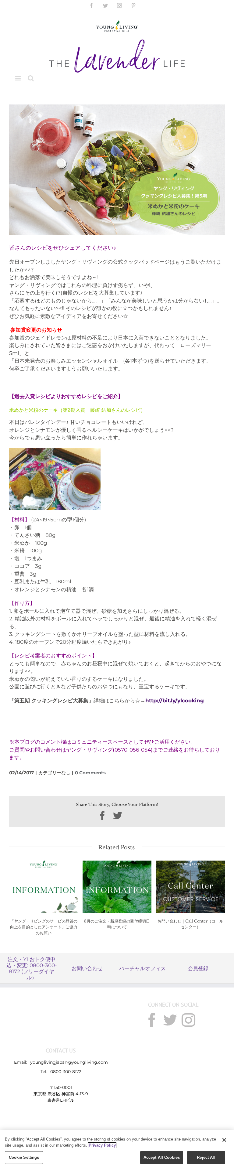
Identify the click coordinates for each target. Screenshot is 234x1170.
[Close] (224, 1140)
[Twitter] (170, 1020)
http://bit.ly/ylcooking (174, 701)
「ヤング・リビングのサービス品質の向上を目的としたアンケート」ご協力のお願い (43, 927)
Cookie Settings (24, 1157)
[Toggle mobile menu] (18, 78)
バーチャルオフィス (142, 968)
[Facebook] (152, 1020)
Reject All (206, 1157)
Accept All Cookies (162, 1157)
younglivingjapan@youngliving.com (69, 1062)
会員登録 (198, 968)
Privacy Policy (102, 1145)
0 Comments (90, 773)
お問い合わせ (87, 968)
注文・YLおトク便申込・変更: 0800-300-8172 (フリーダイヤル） (31, 968)
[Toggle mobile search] (31, 78)
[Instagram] (188, 1020)
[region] (117, 1150)
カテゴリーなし (54, 773)
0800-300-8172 (65, 1071)
